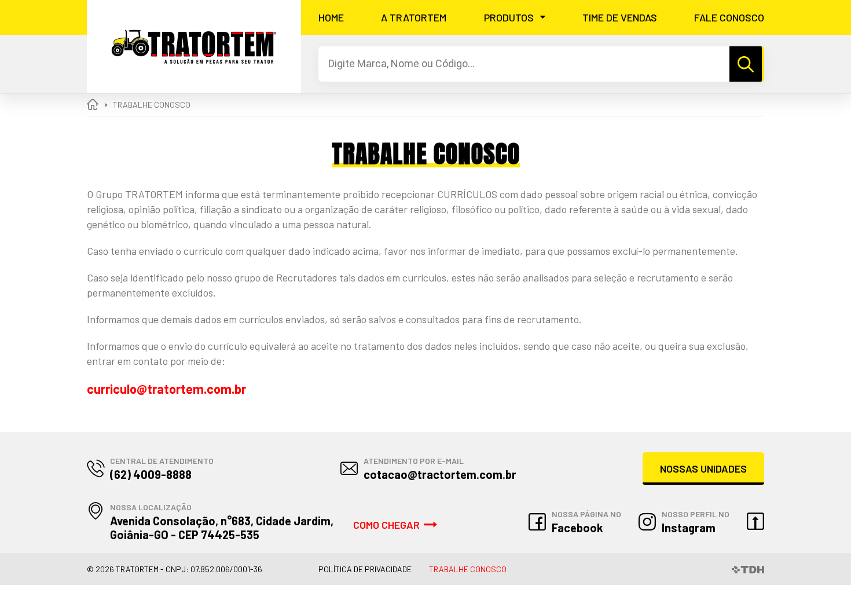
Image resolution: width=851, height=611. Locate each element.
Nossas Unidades (703, 468)
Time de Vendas (619, 17)
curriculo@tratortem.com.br (166, 388)
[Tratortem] (194, 46)
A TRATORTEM (413, 17)
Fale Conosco (729, 17)
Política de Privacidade (365, 569)
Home (331, 17)
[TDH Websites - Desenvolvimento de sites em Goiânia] (748, 569)
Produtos (509, 17)
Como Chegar (386, 524)
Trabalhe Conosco (468, 569)
